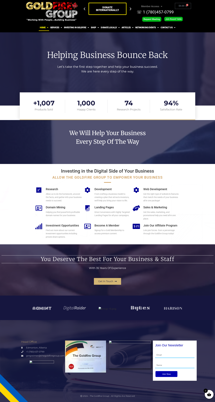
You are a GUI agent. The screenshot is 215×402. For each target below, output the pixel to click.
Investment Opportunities (62, 225)
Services (54, 27)
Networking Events (145, 27)
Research (52, 189)
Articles (126, 27)
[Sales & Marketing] (136, 208)
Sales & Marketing (155, 207)
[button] (84, 9)
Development (103, 189)
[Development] (87, 190)
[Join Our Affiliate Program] (136, 226)
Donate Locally (109, 27)
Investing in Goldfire (75, 27)
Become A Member (106, 225)
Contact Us (167, 27)
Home (42, 27)
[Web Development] (136, 190)
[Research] (39, 190)
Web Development (155, 189)
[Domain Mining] (39, 208)
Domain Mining (55, 207)
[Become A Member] (87, 226)
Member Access (150, 6)
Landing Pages (104, 207)
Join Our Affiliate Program (160, 225)
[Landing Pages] (87, 208)
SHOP (93, 27)
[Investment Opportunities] (39, 226)
